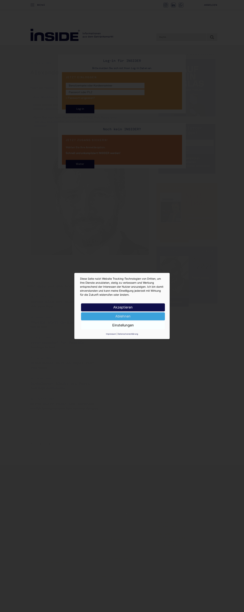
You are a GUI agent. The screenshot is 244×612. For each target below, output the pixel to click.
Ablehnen (123, 316)
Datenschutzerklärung (128, 334)
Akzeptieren (123, 307)
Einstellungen (123, 325)
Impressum (111, 334)
